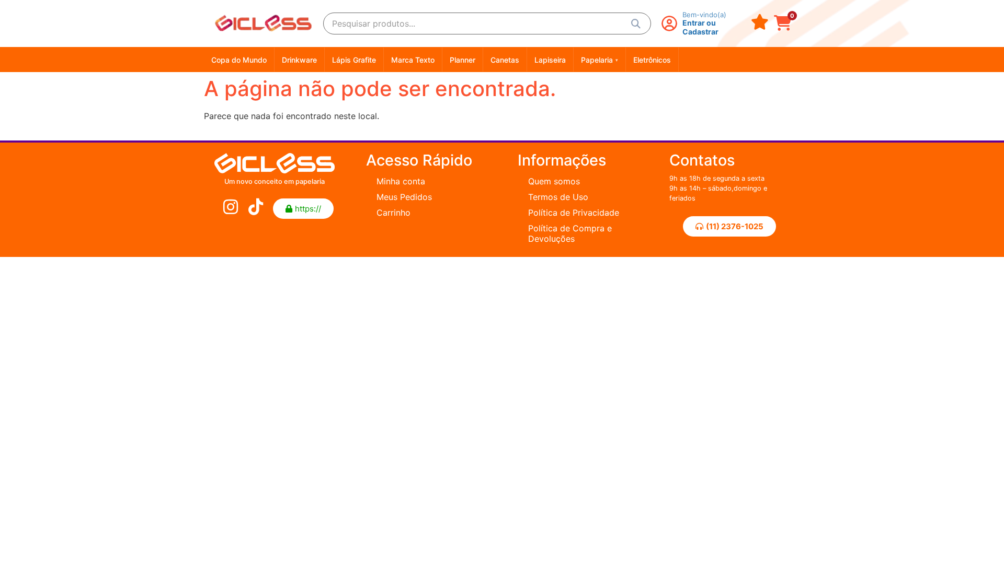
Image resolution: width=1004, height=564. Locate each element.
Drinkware (299, 59)
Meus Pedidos (404, 197)
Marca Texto (413, 59)
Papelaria (599, 59)
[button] (303, 208)
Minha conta (400, 181)
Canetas (504, 59)
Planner (462, 59)
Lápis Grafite (354, 59)
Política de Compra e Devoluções (570, 233)
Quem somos (554, 181)
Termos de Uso (558, 197)
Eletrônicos (652, 59)
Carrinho (393, 212)
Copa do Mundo (239, 59)
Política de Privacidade (573, 212)
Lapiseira (550, 59)
